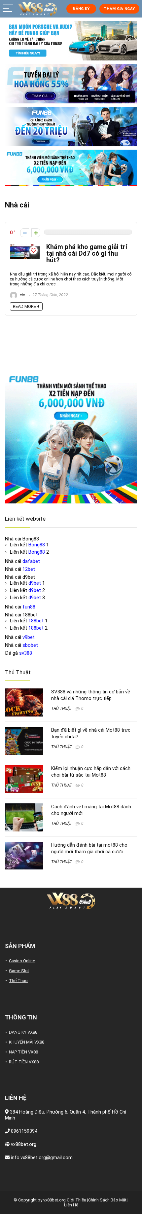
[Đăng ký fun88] (71, 437)
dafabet (31, 561)
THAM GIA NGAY (119, 9)
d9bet (34, 583)
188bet (36, 621)
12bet (28, 569)
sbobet (30, 645)
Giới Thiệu (76, 1199)
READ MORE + (26, 306)
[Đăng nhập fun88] (71, 168)
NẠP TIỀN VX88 (23, 1051)
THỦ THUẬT (61, 708)
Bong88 (36, 545)
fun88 (28, 607)
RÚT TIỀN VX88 (24, 1061)
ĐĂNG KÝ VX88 (23, 1032)
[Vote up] (35, 232)
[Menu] (8, 9)
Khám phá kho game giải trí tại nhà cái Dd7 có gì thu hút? (86, 253)
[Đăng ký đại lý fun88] (71, 40)
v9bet (28, 637)
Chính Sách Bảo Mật (107, 1199)
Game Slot (19, 970)
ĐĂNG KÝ (80, 9)
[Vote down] (24, 232)
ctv (22, 295)
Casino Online (22, 960)
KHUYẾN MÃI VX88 (26, 1042)
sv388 (25, 653)
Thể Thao (18, 980)
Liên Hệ (71, 1204)
